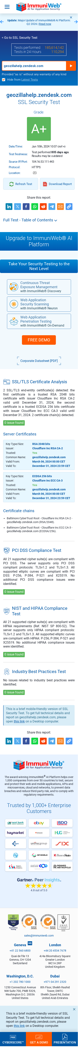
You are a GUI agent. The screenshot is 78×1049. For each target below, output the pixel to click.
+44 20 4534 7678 (55, 950)
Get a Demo (39, 1042)
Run (71, 65)
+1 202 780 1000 (20, 981)
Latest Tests (29, 79)
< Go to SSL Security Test (19, 38)
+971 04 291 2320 (55, 981)
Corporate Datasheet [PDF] (39, 361)
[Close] (71, 17)
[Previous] (2, 22)
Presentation (65, 1042)
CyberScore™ (13, 1042)
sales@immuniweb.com (39, 935)
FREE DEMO (39, 340)
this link (19, 1026)
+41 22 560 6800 (20, 950)
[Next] (76, 22)
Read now (45, 23)
